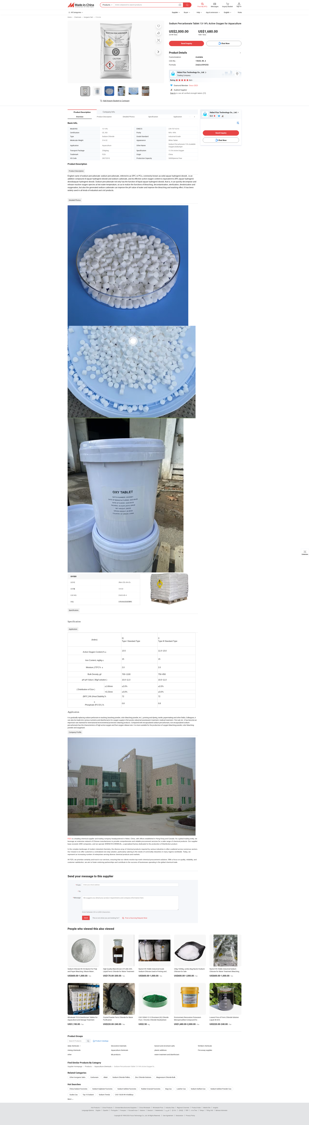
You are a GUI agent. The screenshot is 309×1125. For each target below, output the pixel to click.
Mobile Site (206, 1108)
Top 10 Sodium (88, 1094)
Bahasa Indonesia (221, 1110)
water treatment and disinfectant (166, 1054)
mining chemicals (74, 1050)
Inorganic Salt (88, 17)
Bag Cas (168, 1089)
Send (86, 918)
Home (70, 17)
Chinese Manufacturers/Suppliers (126, 1108)
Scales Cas (74, 1094)
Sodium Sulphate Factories (102, 1089)
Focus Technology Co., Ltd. (139, 1115)
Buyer (186, 12)
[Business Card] (238, 122)
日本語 (181, 1110)
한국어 (174, 1110)
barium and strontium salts (164, 1046)
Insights (215, 1108)
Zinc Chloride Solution (143, 1077)
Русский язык (132, 1110)
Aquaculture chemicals (119, 1050)
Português (114, 1110)
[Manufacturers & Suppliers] (81, 4)
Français (123, 1110)
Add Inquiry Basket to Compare (116, 100)
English (98, 1110)
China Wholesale (144, 1108)
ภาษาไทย (194, 1110)
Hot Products (95, 1108)
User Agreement (168, 1115)
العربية (167, 1110)
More (70, 1099)
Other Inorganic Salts (77, 1077)
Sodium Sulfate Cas (198, 1089)
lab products (115, 1054)
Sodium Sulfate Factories (126, 1089)
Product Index (196, 1108)
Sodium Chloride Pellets (121, 1077)
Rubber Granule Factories (150, 1089)
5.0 (211, 116)
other (70, 1054)
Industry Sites (170, 1108)
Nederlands (159, 1110)
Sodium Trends (104, 1094)
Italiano (142, 1110)
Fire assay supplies (205, 1050)
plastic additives (160, 1050)
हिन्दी (187, 1110)
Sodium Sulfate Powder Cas (221, 1089)
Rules (240, 12)
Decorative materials (118, 1046)
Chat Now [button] (225, 43)
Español (105, 1110)
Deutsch (150, 1110)
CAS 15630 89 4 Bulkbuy (124, 1094)
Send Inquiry (186, 43)
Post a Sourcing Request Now (134, 918)
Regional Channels (183, 1108)
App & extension (212, 12)
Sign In (173, 93)
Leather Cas (181, 1089)
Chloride (98, 17)
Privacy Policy (190, 1115)
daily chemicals (73, 1046)
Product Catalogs (101, 1041)
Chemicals (77, 17)
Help (198, 12)
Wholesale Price (158, 1108)
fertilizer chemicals (205, 1046)
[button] (190, 116)
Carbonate (94, 1077)
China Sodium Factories (78, 1089)
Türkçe (202, 1110)
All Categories (76, 12)
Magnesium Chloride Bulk (165, 1077)
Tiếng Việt (209, 1110)
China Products (107, 1108)
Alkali (105, 1077)
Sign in (238, 6)
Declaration (179, 1115)
